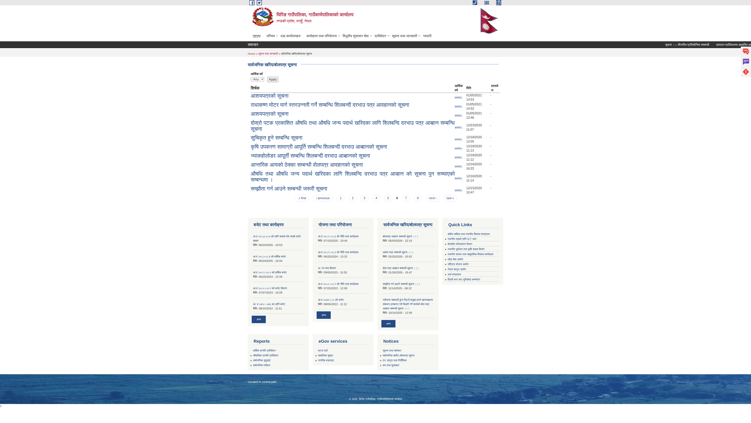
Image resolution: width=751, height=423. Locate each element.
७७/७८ (459, 97)
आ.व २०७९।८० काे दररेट (331, 299)
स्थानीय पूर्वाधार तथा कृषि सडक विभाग (466, 249)
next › (433, 198)
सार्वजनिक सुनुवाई (261, 360)
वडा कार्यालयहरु (291, 36)
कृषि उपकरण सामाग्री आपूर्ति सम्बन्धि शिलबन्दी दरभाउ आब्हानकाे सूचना (319, 147)
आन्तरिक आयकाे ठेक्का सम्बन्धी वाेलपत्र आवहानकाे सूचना (307, 165)
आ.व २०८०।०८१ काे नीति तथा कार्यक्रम (338, 284)
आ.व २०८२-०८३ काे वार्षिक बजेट (269, 256)
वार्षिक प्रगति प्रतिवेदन (264, 350)
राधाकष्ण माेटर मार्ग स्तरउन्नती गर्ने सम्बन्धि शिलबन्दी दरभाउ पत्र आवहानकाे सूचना (330, 105)
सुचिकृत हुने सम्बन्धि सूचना (276, 138)
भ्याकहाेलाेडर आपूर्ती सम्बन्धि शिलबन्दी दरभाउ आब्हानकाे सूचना (310, 156)
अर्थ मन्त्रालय (454, 274)
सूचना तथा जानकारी (404, 36)
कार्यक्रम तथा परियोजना (321, 36)
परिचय (271, 36)
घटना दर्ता (323, 350)
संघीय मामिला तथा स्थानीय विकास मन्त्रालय (469, 234)
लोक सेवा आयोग (455, 259)
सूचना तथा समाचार (392, 350)
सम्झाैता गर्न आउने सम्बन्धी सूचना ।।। (401, 284)
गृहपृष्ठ (257, 36)
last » (450, 198)
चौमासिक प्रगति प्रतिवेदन (265, 355)
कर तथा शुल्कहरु (391, 365)
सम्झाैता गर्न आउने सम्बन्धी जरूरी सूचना (289, 189)
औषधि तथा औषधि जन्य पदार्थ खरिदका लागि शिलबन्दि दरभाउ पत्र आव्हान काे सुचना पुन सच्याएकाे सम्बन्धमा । (353, 177)
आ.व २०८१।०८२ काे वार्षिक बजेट (270, 272)
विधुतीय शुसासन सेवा (356, 36)
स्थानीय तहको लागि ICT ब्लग (462, 238)
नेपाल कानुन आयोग (457, 269)
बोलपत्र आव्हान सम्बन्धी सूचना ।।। (400, 236)
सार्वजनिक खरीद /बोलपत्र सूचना (398, 355)
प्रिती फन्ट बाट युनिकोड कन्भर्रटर (464, 279)
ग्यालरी (427, 36)
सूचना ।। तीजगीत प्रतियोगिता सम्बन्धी (676, 44)
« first (302, 198)
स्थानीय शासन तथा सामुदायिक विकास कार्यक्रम (470, 254)
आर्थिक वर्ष (257, 74)
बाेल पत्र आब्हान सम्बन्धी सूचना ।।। (401, 268)
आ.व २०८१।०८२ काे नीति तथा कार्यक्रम (338, 252)
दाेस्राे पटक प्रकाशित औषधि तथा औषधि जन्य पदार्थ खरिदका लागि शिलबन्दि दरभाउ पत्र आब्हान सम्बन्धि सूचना (353, 126)
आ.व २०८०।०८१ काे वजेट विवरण (270, 288)
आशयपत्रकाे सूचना (269, 96)
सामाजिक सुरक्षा (325, 355)
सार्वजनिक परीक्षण (261, 365)
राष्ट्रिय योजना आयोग (458, 264)
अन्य (259, 319)
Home (251, 53)
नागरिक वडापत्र (326, 360)
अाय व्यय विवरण (327, 268)
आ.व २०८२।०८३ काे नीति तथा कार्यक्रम (338, 236)
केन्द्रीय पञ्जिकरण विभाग (460, 244)
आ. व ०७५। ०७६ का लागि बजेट (269, 304)
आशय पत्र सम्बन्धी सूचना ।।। (398, 252)
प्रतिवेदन (380, 36)
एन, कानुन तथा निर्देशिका (395, 360)
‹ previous (323, 198)
